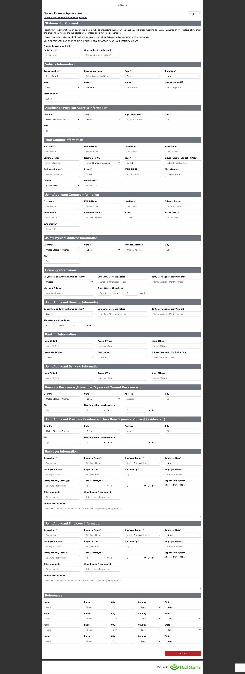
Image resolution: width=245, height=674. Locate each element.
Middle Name (90, 146)
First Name (50, 146)
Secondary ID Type (53, 352)
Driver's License (51, 158)
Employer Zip (132, 469)
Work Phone (171, 146)
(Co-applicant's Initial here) (98, 50)
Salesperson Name (93, 71)
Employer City (92, 469)
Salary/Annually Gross (55, 552)
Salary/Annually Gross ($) (57, 480)
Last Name (130, 146)
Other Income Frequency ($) (98, 492)
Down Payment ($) (174, 82)
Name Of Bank (50, 341)
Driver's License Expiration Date (181, 158)
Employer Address (53, 469)
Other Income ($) (52, 492)
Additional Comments (54, 503)
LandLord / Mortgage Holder (111, 276)
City (168, 114)
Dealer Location (52, 71)
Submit (183, 653)
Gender (47, 180)
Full (167, 485)
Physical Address (134, 114)
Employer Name (92, 458)
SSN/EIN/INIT (132, 169)
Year (47, 82)
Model (128, 82)
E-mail (88, 169)
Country (48, 114)
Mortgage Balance (52, 288)
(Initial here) (50, 50)
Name (46, 602)
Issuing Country (92, 158)
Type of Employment (175, 480)
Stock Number (51, 93)
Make (87, 82)
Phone (87, 602)
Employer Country (134, 458)
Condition (170, 71)
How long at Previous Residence (99, 405)
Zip (46, 125)
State (87, 114)
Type (128, 71)
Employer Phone (174, 469)
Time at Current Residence (110, 288)
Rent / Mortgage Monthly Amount (168, 276)
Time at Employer (93, 480)
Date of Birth (91, 180)
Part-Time (178, 485)
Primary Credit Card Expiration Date (170, 352)
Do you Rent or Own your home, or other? (64, 276)
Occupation (50, 458)
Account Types (105, 341)
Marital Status (172, 169)
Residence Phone (53, 169)
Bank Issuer (104, 352)
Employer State (173, 458)
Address (129, 394)
